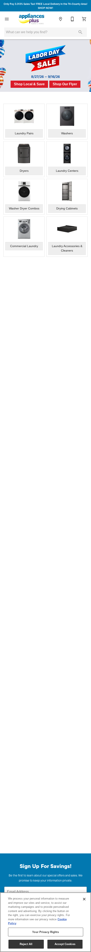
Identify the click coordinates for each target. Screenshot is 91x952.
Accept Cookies (65, 944)
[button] (7, 19)
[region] (45, 922)
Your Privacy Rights (45, 932)
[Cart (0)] (84, 19)
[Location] (60, 19)
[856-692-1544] (72, 19)
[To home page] (31, 19)
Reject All (26, 944)
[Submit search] (80, 32)
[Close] (84, 899)
